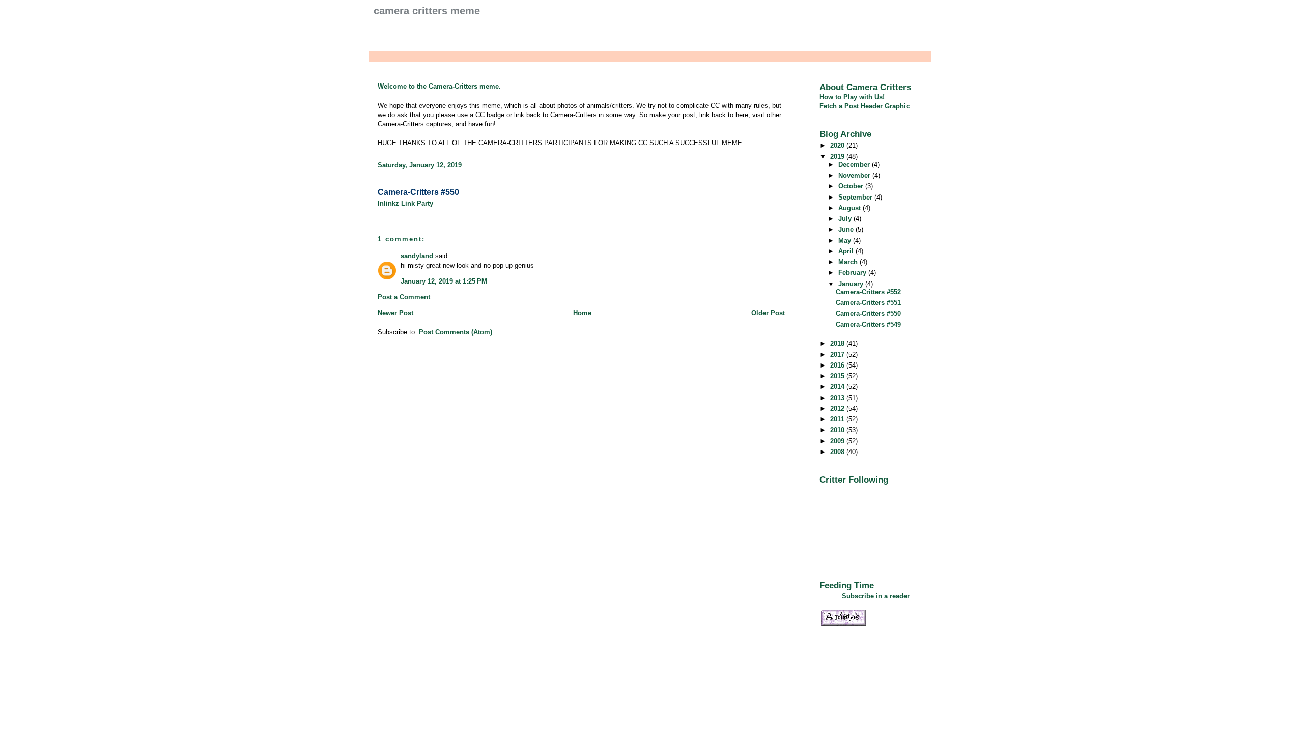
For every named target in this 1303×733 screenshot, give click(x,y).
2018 (838, 343)
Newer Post (395, 313)
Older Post (768, 313)
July (846, 218)
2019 (838, 156)
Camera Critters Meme (427, 10)
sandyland (417, 256)
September (856, 197)
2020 (838, 145)
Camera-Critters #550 (418, 192)
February (853, 272)
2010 (838, 430)
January (851, 284)
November (855, 175)
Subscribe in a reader (876, 596)
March (849, 262)
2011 (838, 419)
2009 (838, 441)
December (855, 164)
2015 (838, 376)
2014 (838, 386)
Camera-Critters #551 (868, 302)
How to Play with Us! (852, 97)
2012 (838, 408)
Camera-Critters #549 (868, 324)
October (851, 186)
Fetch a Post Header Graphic (864, 106)
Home (582, 313)
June (847, 229)
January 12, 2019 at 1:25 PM (444, 281)
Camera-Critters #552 (868, 292)
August (850, 208)
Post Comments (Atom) (455, 332)
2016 (838, 365)
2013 (838, 398)
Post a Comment (404, 297)
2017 (838, 354)
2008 (838, 452)
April (847, 251)
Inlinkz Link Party (405, 203)
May (845, 240)
